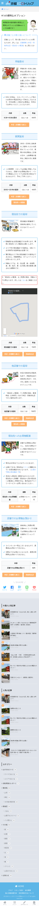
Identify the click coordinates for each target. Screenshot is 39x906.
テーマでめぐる (10, 774)
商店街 (7, 848)
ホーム (4, 904)
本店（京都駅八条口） (19, 125)
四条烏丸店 (30, 354)
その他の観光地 (11, 802)
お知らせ (7, 875)
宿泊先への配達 (17, 45)
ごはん (8, 811)
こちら (23, 280)
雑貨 (7, 838)
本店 (29, 42)
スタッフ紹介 (18, 890)
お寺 (7, 793)
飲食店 (6, 806)
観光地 (6, 788)
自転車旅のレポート (10, 783)
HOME (20, 886)
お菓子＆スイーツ (11, 815)
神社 (7, 797)
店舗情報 (23, 42)
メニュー (15, 904)
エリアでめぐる (10, 779)
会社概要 (28, 890)
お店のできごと (10, 871)
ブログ (10, 890)
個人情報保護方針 (11, 893)
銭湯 (7, 843)
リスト (25, 467)
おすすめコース (9, 769)
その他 (6, 825)
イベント (8, 866)
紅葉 (7, 834)
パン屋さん (9, 820)
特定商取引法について (26, 893)
